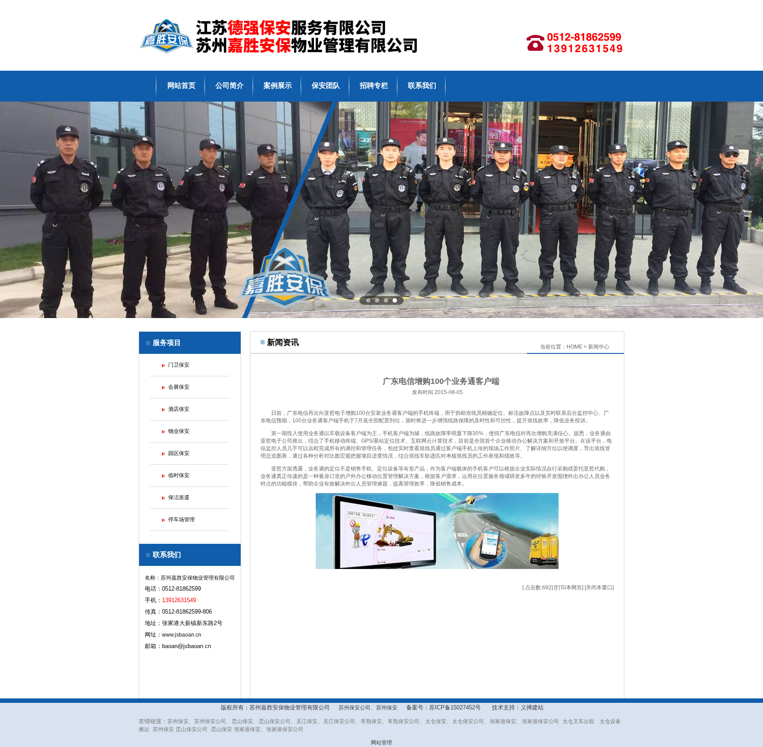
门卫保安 (178, 365)
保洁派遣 (178, 497)
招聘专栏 (374, 85)
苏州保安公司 (354, 708)
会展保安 (178, 387)
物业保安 (178, 431)
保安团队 (326, 85)
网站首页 (181, 85)
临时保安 (178, 475)
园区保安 (178, 453)
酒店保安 (178, 409)
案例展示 (278, 85)
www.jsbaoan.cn (181, 635)
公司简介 (229, 85)
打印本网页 (568, 587)
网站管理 (381, 742)
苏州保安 (386, 708)
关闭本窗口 (599, 587)
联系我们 (422, 85)
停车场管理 (181, 519)
